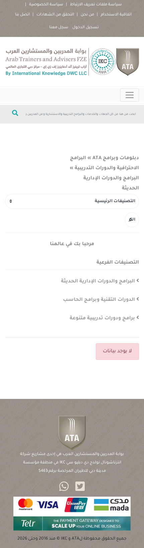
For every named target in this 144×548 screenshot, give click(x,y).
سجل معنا (58, 28)
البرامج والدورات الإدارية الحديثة (98, 281)
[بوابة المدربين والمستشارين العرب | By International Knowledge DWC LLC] (72, 62)
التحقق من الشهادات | (53, 15)
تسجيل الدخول (85, 28)
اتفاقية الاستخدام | (114, 15)
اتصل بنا (22, 15)
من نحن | (85, 15)
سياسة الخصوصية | (44, 5)
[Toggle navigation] (129, 95)
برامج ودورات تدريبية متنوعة (102, 318)
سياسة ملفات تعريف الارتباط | (94, 5)
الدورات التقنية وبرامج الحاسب (99, 300)
